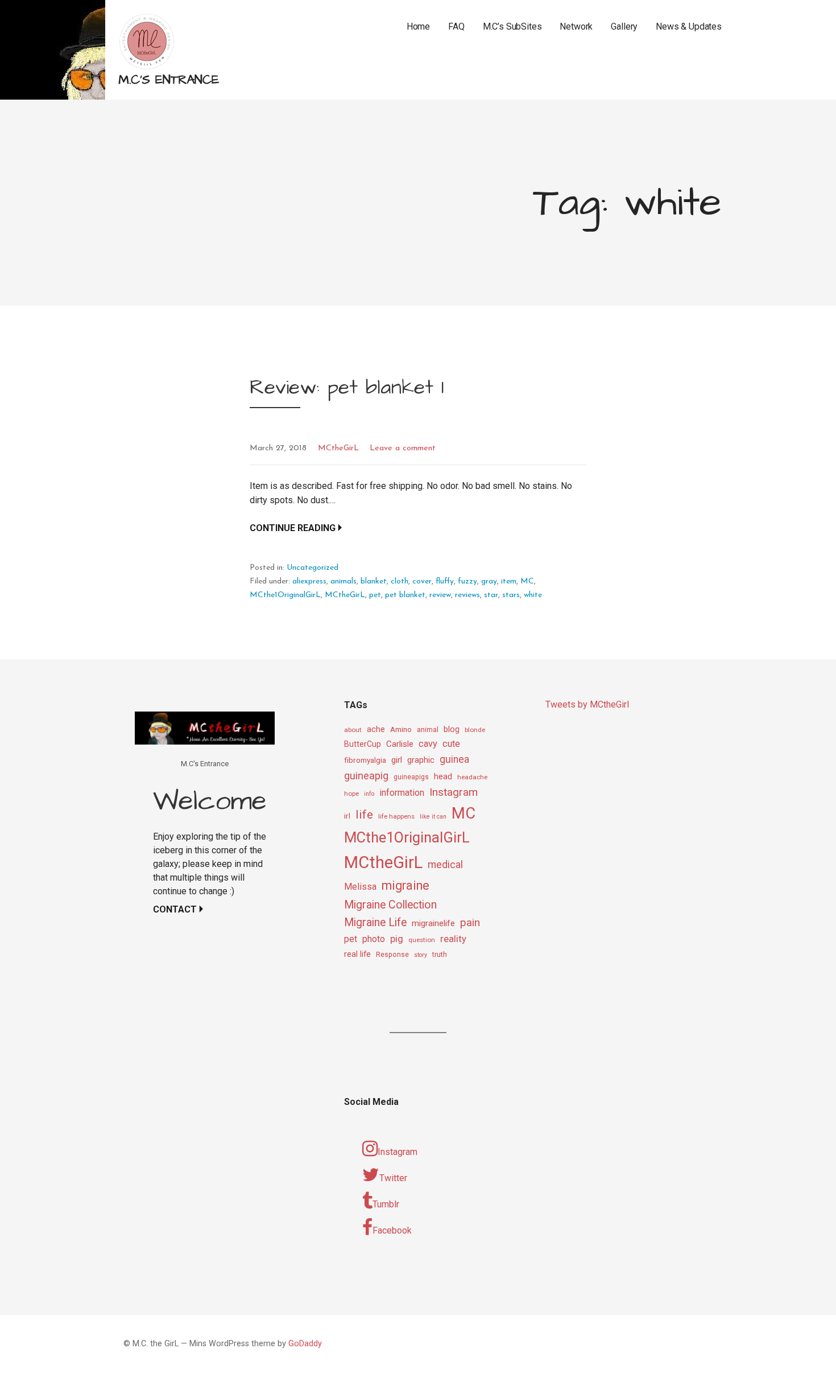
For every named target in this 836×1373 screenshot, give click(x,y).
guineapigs (411, 777)
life (364, 814)
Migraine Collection (390, 904)
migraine (405, 885)
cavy (428, 743)
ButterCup (362, 744)
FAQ (456, 26)
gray (489, 581)
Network (576, 26)
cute (451, 743)
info (369, 794)
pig (396, 938)
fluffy (445, 581)
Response (392, 955)
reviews (467, 595)
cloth (399, 581)
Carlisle (399, 744)
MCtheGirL (338, 448)
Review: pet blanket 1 (347, 387)
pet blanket (405, 595)
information (401, 792)
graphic (420, 760)
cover (422, 581)
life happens (396, 816)
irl (347, 815)
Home (418, 26)
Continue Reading (293, 528)
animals (343, 581)
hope (351, 794)
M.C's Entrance (168, 80)
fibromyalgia (365, 759)
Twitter (393, 1178)
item (508, 581)
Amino (401, 729)
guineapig (366, 776)
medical (445, 864)
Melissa (360, 886)
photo (373, 939)
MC (527, 581)
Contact (175, 909)
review (440, 595)
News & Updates (689, 26)
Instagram (453, 792)
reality (453, 938)
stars (511, 595)
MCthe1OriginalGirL (285, 595)
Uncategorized (312, 568)
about (353, 730)
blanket (374, 581)
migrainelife (433, 923)
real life (357, 954)
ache (376, 729)
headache (472, 777)
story (420, 955)
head (443, 776)
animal (427, 730)
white (533, 595)
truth (439, 954)
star (491, 595)
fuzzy (467, 581)
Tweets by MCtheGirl (587, 704)
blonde (475, 730)
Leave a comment (403, 448)
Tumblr (386, 1204)
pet (375, 595)
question (421, 940)
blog (452, 729)
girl (396, 760)
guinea (454, 759)
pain (470, 922)
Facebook (392, 1230)
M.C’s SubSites (512, 26)
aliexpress (309, 581)
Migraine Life (375, 922)
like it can (433, 816)
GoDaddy (305, 1344)
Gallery (624, 26)
